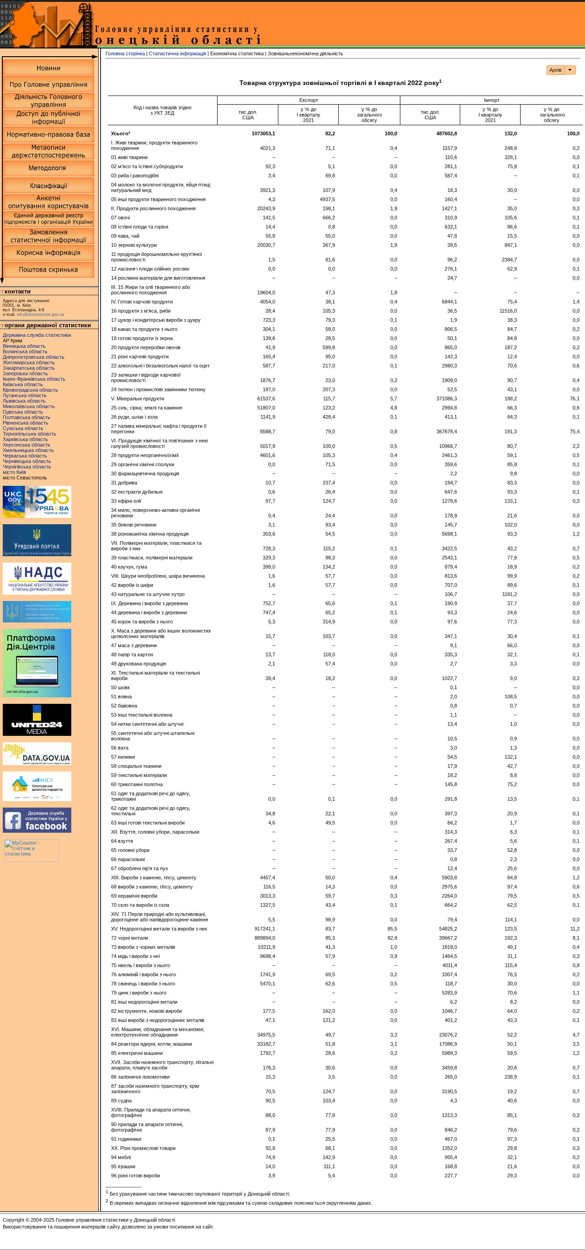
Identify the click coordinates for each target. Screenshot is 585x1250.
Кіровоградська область (30, 390)
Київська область (23, 384)
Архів (555, 70)
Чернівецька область (27, 461)
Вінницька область (24, 346)
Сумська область (23, 428)
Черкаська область (25, 455)
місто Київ (14, 472)
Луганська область (25, 395)
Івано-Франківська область (34, 379)
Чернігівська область (27, 466)
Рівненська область (25, 423)
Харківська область (25, 439)
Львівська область (24, 401)
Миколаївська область (29, 406)
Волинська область (25, 351)
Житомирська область (29, 362)
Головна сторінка (125, 53)
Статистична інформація (177, 53)
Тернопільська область (29, 433)
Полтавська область (26, 417)
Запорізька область (25, 373)
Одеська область (23, 412)
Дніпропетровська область (33, 357)
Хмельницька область (28, 450)
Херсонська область (26, 444)
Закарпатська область (29, 368)
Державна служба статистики (37, 335)
